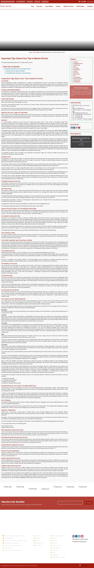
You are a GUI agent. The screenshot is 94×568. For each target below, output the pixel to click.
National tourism (39, 543)
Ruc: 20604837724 (9, 538)
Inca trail (75, 71)
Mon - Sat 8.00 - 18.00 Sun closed (12, 550)
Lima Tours (76, 72)
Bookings (54, 540)
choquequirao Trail (77, 63)
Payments (30, 1)
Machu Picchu (76, 74)
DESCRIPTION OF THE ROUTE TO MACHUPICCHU (19, 73)
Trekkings (37, 538)
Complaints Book (56, 545)
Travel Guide (55, 555)
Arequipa (75, 62)
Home (30, 52)
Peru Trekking (76, 77)
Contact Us (45, 1)
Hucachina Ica (76, 69)
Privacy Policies (56, 548)
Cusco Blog (36, 52)
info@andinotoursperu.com (8, 1)
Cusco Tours (38, 536)
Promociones (38, 545)
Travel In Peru (76, 80)
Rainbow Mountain (77, 78)
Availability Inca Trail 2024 (58, 557)
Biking (36, 540)
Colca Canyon (76, 65)
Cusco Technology (32, 565)
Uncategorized (76, 81)
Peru (74, 75)
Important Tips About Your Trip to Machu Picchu (18, 69)
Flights (53, 552)
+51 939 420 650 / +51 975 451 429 (12, 545)
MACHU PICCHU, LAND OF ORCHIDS (16, 71)
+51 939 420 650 (21, 1)
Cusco (74, 66)
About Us (38, 1)
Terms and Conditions (57, 536)
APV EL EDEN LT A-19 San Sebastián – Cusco (15, 540)
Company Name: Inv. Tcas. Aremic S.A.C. (14, 536)
